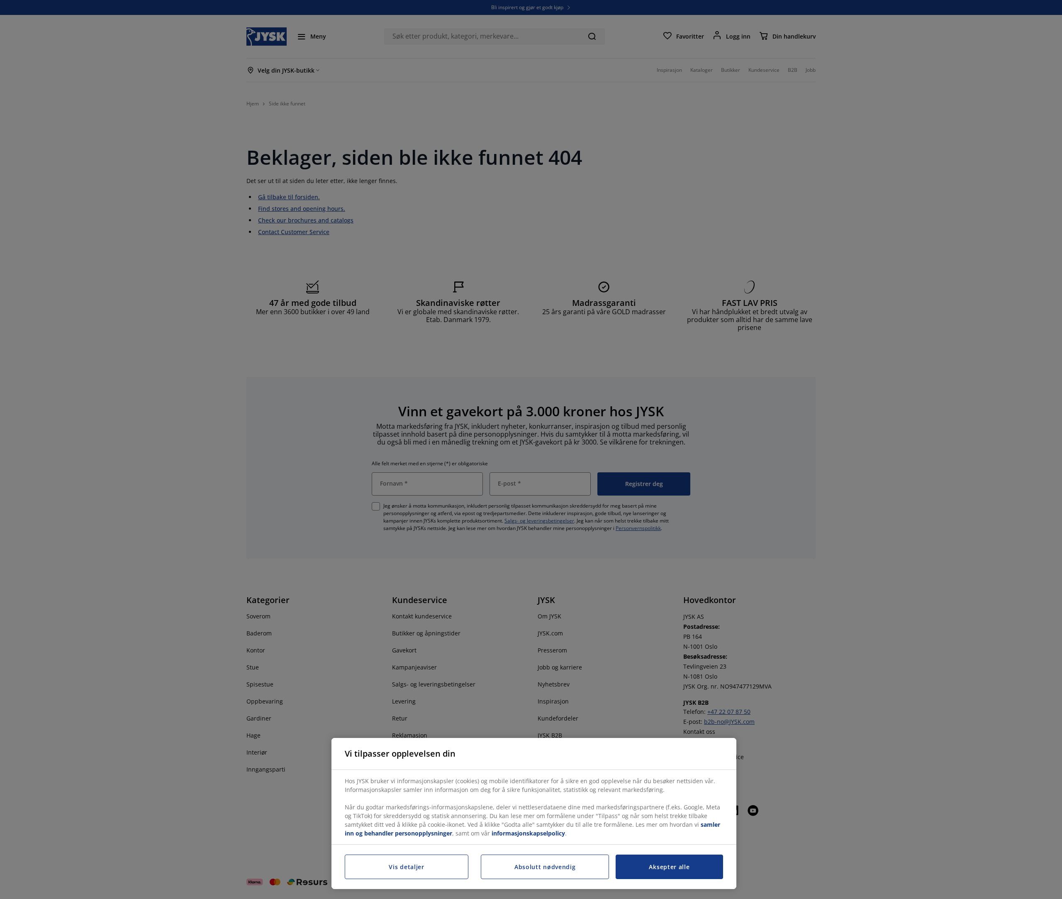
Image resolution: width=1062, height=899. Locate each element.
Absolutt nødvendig (545, 867)
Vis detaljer (406, 867)
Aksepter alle (669, 867)
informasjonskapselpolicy (528, 833)
